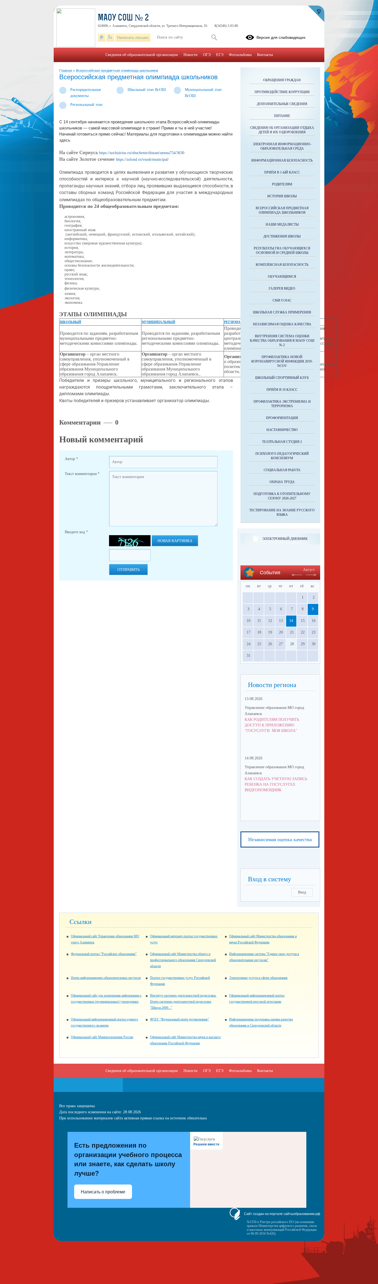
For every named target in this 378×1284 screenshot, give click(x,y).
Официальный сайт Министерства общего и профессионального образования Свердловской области (183, 960)
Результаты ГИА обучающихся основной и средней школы (282, 250)
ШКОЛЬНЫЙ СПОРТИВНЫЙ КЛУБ (282, 378)
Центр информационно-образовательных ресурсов (106, 978)
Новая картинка (174, 541)
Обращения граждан (282, 80)
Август (309, 570)
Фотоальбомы (240, 55)
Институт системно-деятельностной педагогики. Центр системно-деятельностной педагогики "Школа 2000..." (183, 1002)
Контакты (265, 55)
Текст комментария (82, 474)
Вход (302, 892)
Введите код (76, 532)
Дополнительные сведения (282, 104)
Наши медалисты (282, 224)
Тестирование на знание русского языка (282, 512)
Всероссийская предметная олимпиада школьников (117, 71)
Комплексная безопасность (282, 265)
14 (291, 621)
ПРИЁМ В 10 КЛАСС (281, 390)
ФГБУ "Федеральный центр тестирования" (179, 1019)
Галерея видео (282, 288)
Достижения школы (282, 236)
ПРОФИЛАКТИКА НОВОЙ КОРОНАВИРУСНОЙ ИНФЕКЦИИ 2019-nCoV (282, 361)
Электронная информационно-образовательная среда (282, 146)
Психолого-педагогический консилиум (282, 456)
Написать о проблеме (103, 1191)
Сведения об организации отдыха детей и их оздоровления (282, 130)
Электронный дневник (284, 539)
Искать (214, 37)
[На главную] (101, 37)
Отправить (128, 570)
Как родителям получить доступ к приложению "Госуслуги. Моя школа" (272, 725)
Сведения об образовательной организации (141, 55)
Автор (71, 459)
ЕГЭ (219, 55)
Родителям (282, 184)
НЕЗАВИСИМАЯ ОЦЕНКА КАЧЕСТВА (282, 324)
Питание (282, 116)
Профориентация (282, 418)
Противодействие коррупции (282, 92)
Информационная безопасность (282, 160)
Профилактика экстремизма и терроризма (282, 404)
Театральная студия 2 (282, 442)
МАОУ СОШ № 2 (123, 18)
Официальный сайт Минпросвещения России (102, 1037)
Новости (190, 55)
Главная (66, 71)
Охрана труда (282, 482)
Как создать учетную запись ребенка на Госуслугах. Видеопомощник (276, 784)
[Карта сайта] (110, 37)
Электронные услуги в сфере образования (258, 978)
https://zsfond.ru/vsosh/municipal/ (142, 159)
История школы (282, 196)
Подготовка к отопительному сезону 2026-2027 (281, 496)
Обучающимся (282, 277)
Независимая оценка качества (280, 839)
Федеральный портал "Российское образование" (104, 954)
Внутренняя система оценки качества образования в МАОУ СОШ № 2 (282, 340)
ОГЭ (207, 55)
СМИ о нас (282, 300)
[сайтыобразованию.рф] (316, 14)
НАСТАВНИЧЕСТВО (282, 430)
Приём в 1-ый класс (282, 172)
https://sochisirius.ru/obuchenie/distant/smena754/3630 (141, 153)
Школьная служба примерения (282, 312)
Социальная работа (282, 470)
